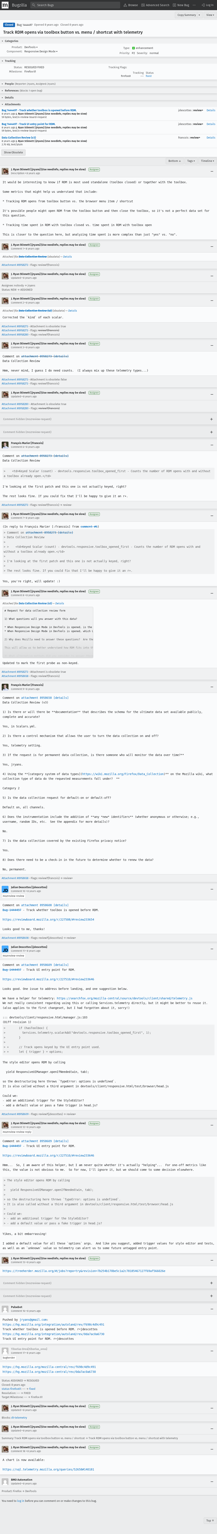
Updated (16, 277)
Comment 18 (18, 1451)
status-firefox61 (11, 1388)
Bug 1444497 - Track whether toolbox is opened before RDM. (39, 110)
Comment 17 (18, 1352)
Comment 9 (17, 689)
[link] (48, 632)
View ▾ (210, 15)
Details (211, 110)
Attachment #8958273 (15, 264)
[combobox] (75, 5)
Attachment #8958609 (15, 1114)
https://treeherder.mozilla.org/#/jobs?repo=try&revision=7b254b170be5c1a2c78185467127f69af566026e (84, 1271)
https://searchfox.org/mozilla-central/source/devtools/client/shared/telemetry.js (124, 998)
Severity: (142, 53)
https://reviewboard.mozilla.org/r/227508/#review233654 (48, 919)
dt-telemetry (19, 1417)
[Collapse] (212, 171)
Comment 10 (18, 891)
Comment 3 (17, 347)
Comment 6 (17, 446)
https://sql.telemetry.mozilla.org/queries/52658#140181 (48, 1469)
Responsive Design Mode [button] (41, 51)
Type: (126, 48)
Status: (18, 67)
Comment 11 (18, 950)
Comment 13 (18, 1262)
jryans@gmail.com (33, 1319)
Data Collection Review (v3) (19, 137)
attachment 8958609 (36, 965)
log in (20, 1500)
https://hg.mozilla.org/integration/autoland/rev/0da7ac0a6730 (53, 1334)
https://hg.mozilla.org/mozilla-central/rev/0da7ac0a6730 (49, 1371)
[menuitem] (131, 5)
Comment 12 (18, 1127)
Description (17, 173)
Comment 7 (17, 517)
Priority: (125, 53)
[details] (61, 356)
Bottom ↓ (174, 160)
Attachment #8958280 (15, 334)
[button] (207, 5)
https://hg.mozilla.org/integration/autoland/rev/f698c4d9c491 (53, 1324)
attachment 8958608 (36, 905)
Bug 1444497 (24, 25)
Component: (14, 51)
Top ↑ (210, 1520)
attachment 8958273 (36, 356)
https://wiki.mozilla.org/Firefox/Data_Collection (123, 774)
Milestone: (15, 71)
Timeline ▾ (207, 160)
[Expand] (211, 419)
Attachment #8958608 (15, 937)
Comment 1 (17, 248)
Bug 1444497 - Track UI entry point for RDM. (28, 124)
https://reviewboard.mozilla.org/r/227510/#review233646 (48, 979)
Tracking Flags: (117, 67)
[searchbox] (75, 5)
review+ (198, 110)
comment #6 (89, 526)
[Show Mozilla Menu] (5, 5)
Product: (17, 47)
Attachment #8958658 (15, 676)
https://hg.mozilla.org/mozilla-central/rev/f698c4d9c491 (49, 1367)
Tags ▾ (191, 160)
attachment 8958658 (36, 697)
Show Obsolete (13, 152)
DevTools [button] (31, 47)
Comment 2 (17, 302)
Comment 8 (17, 595)
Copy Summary (187, 15)
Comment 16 (18, 1310)
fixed (149, 76)
